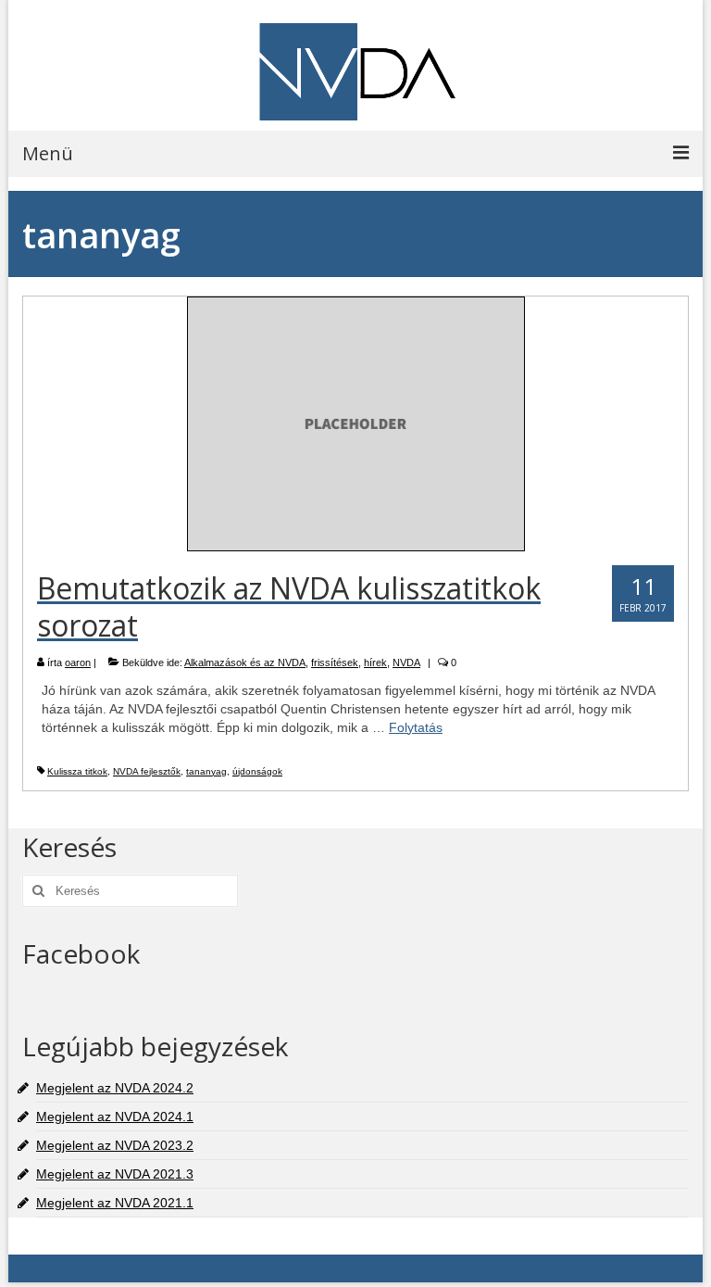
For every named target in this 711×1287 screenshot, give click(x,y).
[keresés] (36, 891)
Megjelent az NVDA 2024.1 (114, 1116)
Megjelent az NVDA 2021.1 (114, 1202)
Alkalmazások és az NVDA (245, 662)
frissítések (334, 662)
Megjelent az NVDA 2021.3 (114, 1174)
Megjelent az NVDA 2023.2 (114, 1145)
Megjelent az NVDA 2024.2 (114, 1087)
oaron (78, 662)
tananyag (206, 771)
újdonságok (257, 771)
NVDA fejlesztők (147, 771)
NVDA (406, 662)
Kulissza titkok (77, 771)
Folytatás (416, 727)
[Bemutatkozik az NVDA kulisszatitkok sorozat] (356, 422)
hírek (375, 662)
